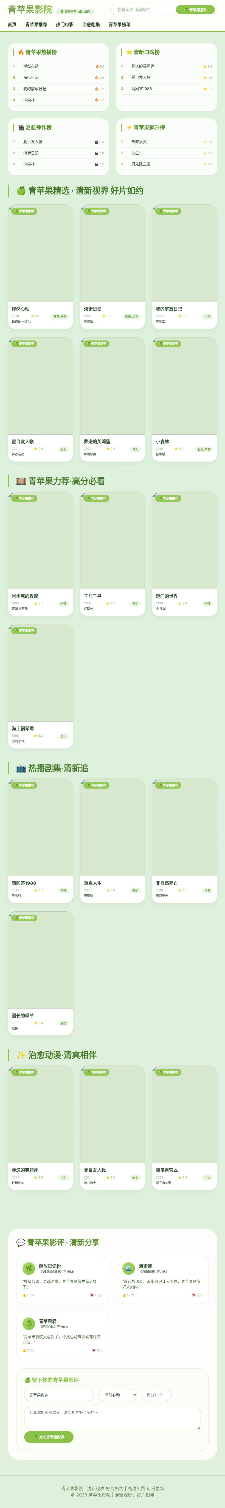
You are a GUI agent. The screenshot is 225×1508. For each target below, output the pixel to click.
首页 (12, 24)
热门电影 (65, 24)
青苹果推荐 (36, 24)
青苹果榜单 (120, 24)
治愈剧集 (91, 24)
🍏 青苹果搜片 (195, 10)
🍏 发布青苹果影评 (48, 1437)
